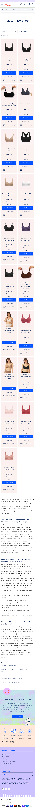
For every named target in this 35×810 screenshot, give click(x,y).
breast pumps (28, 643)
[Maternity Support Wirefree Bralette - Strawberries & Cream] (9, 410)
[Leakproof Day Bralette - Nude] (9, 182)
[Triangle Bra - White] (26, 182)
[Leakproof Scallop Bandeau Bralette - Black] (9, 92)
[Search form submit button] (32, 9)
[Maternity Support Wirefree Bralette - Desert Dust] (9, 456)
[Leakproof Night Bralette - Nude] (9, 137)
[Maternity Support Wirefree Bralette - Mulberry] (26, 227)
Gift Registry (6, 756)
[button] (9, 80)
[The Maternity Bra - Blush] (9, 319)
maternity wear (23, 645)
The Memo (10, 799)
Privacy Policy (6, 802)
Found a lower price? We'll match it (13, 741)
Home (3, 15)
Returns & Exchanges (9, 761)
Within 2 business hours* (30, 740)
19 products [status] (4, 35)
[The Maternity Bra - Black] (26, 365)
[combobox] (17, 9)
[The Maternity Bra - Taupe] (9, 365)
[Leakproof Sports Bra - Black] (26, 137)
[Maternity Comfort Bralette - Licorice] (9, 227)
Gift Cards (5, 766)
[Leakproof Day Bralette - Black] (9, 47)
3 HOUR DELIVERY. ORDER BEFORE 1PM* (16, 1)
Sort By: (23, 31)
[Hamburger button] (2, 4)
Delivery (4, 759)
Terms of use (16, 802)
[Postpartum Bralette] (26, 92)
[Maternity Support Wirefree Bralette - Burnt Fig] (26, 410)
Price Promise (6, 763)
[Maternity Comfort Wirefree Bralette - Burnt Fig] (26, 319)
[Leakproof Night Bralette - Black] (26, 47)
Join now (17, 716)
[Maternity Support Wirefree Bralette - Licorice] (9, 273)
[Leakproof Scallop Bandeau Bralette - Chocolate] (26, 273)
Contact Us (5, 754)
